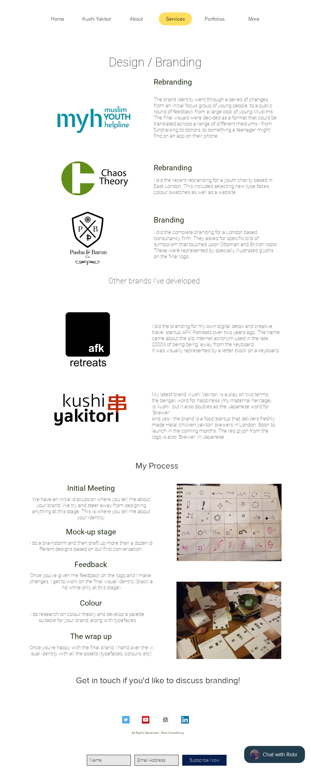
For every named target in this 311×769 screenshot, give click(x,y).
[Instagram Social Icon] (165, 720)
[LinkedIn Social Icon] (185, 720)
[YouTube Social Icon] (145, 720)
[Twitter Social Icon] (126, 720)
